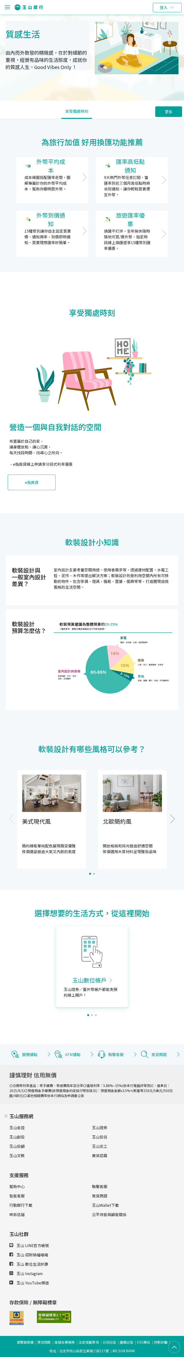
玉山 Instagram (29, 1273)
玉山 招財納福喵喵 (32, 1255)
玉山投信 (99, 1137)
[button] (90, 874)
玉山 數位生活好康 (32, 1264)
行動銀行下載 (20, 1205)
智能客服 (17, 1196)
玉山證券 (99, 1127)
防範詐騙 (160, 1342)
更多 (168, 112)
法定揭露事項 (89, 1342)
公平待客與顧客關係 (109, 1214)
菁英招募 (99, 1155)
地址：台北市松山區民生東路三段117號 (79, 1350)
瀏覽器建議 (25, 1342)
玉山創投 (17, 1137)
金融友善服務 (65, 1342)
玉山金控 (17, 1127)
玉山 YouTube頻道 (32, 1283)
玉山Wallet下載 (105, 1205)
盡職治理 (126, 1342)
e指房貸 (32, 482)
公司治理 (109, 1342)
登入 (163, 7)
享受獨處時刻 (76, 111)
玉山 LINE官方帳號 (32, 1245)
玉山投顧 (17, 1146)
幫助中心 (17, 1186)
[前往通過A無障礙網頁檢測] (47, 1317)
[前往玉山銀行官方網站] (28, 7)
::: (6, 1115)
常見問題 (99, 1196)
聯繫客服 (99, 1186)
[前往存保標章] (16, 1323)
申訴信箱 (17, 1214)
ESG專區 (143, 1342)
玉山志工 (99, 1146)
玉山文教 (17, 1155)
